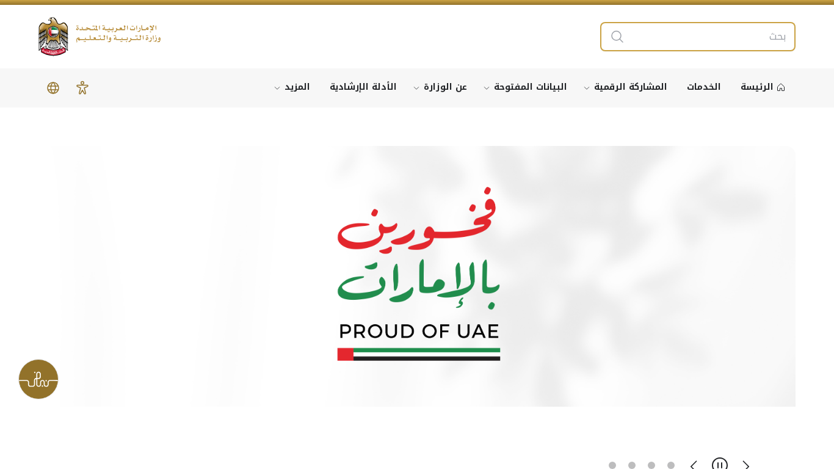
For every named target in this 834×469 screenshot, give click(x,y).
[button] (82, 88)
